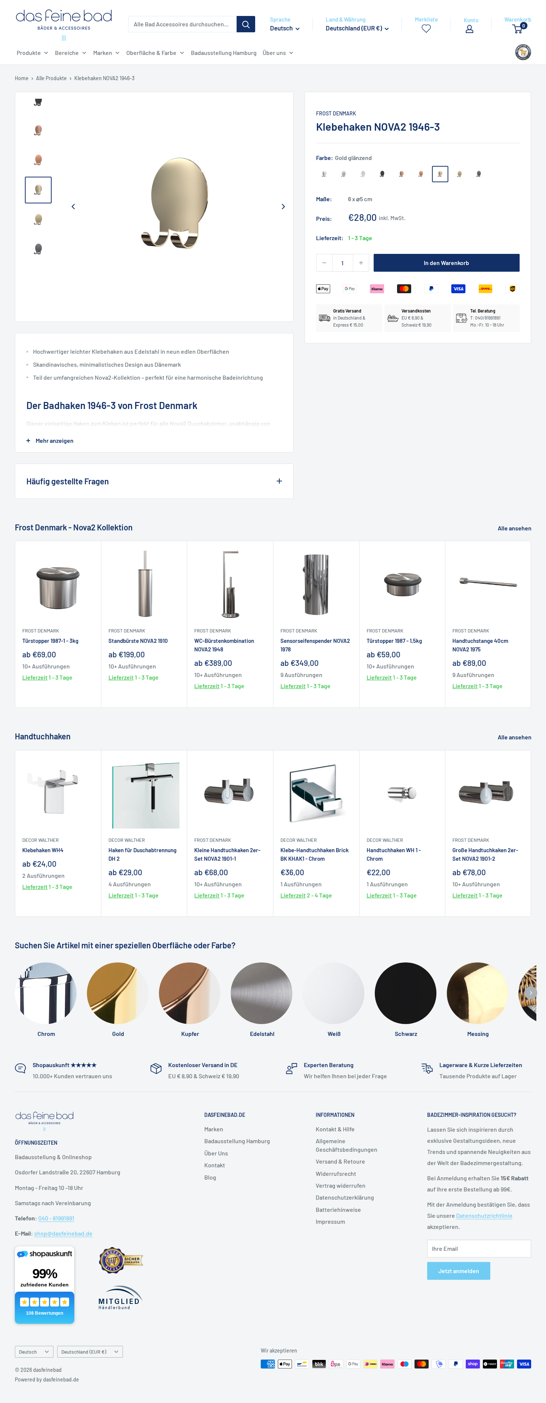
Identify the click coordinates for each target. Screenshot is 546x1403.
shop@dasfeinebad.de (63, 1233)
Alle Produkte (51, 78)
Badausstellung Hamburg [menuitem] (224, 52)
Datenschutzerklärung (345, 1197)
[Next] (283, 206)
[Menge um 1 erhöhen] (361, 262)
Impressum (330, 1221)
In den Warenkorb (446, 262)
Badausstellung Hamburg (237, 1140)
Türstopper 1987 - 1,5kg (394, 640)
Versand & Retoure (340, 1161)
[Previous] (73, 206)
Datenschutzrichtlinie (484, 1215)
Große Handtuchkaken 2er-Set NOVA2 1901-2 (485, 853)
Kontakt (214, 1164)
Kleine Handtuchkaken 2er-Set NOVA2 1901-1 (227, 853)
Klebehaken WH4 (43, 849)
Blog (210, 1177)
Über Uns (216, 1153)
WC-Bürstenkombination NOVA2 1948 (224, 645)
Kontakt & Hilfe (335, 1128)
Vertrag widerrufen (340, 1185)
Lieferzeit (35, 677)
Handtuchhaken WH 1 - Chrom (394, 853)
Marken (213, 1128)
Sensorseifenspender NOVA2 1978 (315, 645)
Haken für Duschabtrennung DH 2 (142, 853)
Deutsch (28, 1351)
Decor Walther (40, 840)
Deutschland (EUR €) (83, 1351)
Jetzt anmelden (458, 1270)
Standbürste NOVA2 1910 (138, 640)
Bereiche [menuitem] (67, 52)
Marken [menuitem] (102, 52)
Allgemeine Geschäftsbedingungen (346, 1144)
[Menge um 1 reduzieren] (324, 262)
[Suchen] (246, 24)
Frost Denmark (336, 113)
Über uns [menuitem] (274, 52)
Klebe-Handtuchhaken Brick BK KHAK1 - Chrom (314, 853)
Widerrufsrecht (336, 1173)
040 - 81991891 (56, 1218)
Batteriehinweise (338, 1209)
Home (22, 78)
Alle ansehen (515, 528)
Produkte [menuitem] (29, 52)
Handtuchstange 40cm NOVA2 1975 (480, 645)
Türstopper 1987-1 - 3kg (50, 640)
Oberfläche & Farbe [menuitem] (151, 52)
